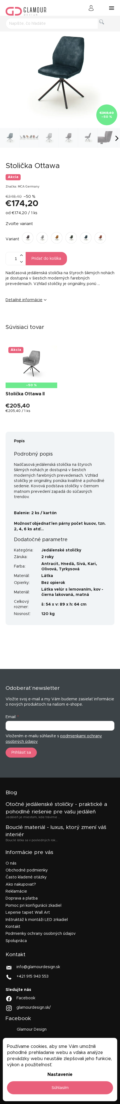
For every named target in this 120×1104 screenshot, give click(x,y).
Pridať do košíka (46, 259)
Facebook (25, 998)
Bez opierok (53, 583)
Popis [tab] (19, 441)
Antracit (49, 564)
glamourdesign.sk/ (33, 1008)
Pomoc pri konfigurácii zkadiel (33, 906)
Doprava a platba (22, 898)
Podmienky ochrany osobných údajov (41, 934)
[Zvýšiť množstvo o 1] (21, 255)
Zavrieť (48, 319)
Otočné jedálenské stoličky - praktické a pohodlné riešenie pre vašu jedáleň (56, 808)
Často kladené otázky (26, 877)
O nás (11, 863)
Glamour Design (32, 1029)
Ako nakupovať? (21, 884)
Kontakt (13, 927)
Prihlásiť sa (21, 753)
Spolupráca (16, 941)
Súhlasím (60, 1088)
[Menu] (111, 8)
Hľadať (106, 28)
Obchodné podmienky (27, 870)
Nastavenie (60, 1074)
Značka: (23, 186)
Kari (92, 564)
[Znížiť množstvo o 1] (21, 262)
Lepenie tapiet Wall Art (28, 913)
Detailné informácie (24, 300)
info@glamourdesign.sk (38, 967)
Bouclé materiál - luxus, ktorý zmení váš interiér (56, 831)
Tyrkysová (69, 569)
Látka (47, 576)
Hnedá (67, 564)
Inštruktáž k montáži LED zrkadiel (37, 920)
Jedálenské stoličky (61, 550)
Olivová (48, 569)
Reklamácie (16, 891)
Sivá (80, 564)
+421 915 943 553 (32, 976)
